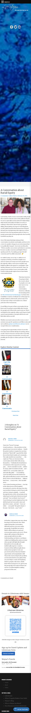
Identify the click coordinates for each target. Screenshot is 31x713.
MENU (7, 2)
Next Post (15, 415)
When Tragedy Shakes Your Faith (16, 698)
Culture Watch (13, 196)
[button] (2, 2)
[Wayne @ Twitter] (15, 27)
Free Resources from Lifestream (15, 706)
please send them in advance (17, 324)
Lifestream (8, 696)
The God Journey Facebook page (11, 295)
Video (6, 687)
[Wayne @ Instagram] (19, 27)
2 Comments (4, 196)
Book (6, 685)
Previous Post (15, 411)
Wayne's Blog (9, 701)
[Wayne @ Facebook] (11, 27)
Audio (6, 682)
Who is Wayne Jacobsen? (13, 703)
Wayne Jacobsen (13, 514)
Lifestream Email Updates (8, 653)
